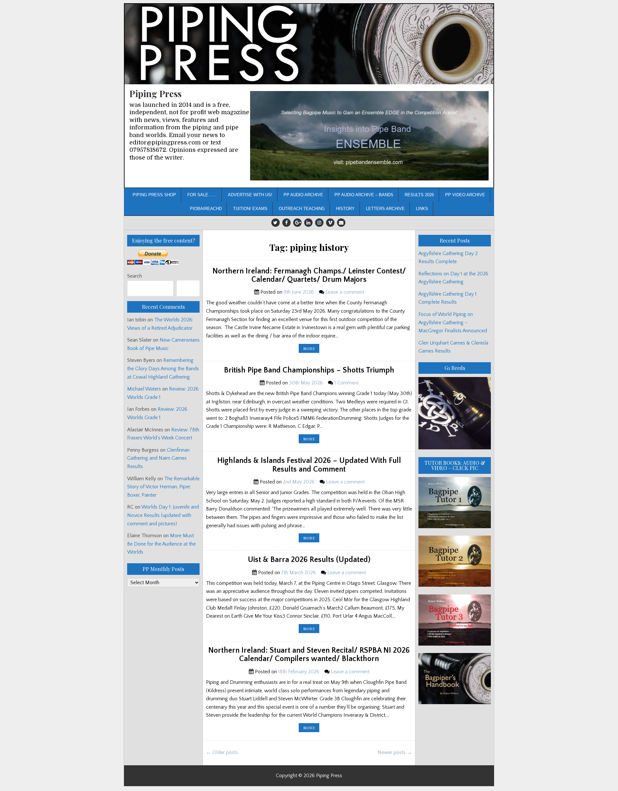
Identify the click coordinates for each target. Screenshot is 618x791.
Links (422, 208)
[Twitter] (275, 222)
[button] (369, 136)
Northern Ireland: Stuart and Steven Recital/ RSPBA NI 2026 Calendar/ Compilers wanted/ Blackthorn (309, 654)
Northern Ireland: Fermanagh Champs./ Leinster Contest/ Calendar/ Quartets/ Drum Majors (309, 275)
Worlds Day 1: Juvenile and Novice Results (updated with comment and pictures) (163, 515)
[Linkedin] (308, 222)
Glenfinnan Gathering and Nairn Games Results (158, 458)
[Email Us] (341, 222)
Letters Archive (385, 208)
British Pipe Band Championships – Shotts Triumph (309, 370)
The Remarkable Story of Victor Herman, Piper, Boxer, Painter (163, 487)
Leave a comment (344, 292)
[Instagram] (319, 222)
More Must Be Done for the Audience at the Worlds (161, 544)
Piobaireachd (206, 208)
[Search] (188, 288)
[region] (369, 136)
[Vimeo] (330, 222)
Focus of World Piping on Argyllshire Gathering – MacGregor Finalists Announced (452, 322)
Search (134, 276)
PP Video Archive (465, 194)
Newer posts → (395, 752)
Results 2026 (419, 194)
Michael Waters (144, 389)
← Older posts (222, 752)
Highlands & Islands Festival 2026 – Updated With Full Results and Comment (309, 464)
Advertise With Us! (250, 194)
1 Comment (346, 383)
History (345, 208)
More (311, 349)
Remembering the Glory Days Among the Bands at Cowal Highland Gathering (163, 368)
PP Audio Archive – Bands (363, 194)
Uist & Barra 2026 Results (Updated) (309, 560)
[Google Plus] (297, 222)
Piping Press (155, 93)
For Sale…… (202, 194)
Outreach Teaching (302, 208)
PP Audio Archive (303, 194)
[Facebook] (286, 222)
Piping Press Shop (154, 194)
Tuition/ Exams (250, 208)
